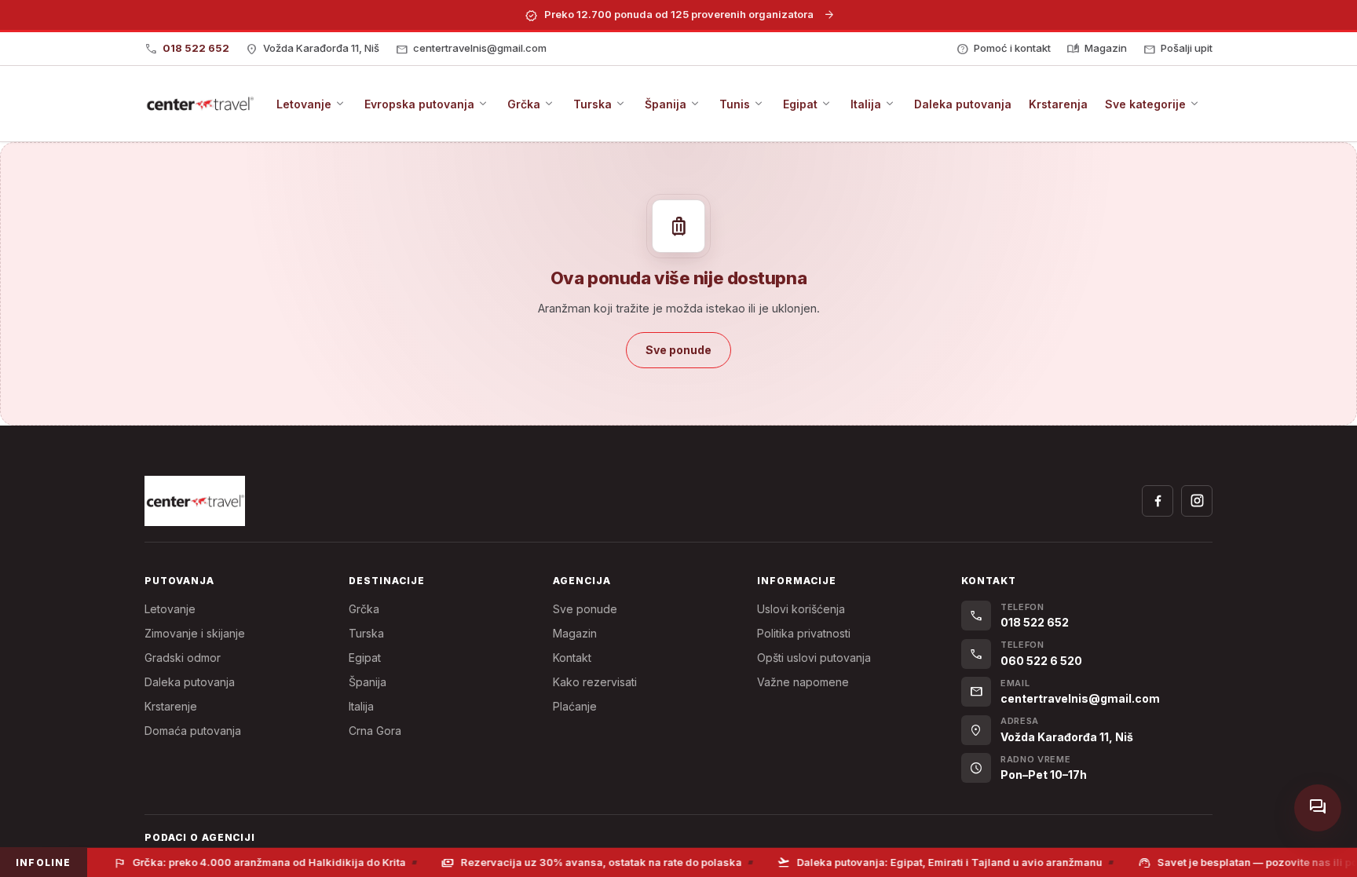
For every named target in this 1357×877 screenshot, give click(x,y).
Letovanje (170, 609)
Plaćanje (575, 706)
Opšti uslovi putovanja (814, 657)
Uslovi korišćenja (801, 609)
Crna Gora (375, 730)
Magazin (575, 633)
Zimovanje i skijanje (194, 633)
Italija (361, 706)
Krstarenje (170, 706)
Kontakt (572, 657)
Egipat (365, 657)
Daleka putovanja (189, 682)
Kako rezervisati (595, 682)
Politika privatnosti (803, 633)
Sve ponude (585, 609)
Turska (366, 633)
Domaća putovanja (192, 730)
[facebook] (1157, 501)
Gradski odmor (182, 657)
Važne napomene (803, 682)
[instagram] (1197, 501)
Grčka (364, 609)
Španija (367, 682)
